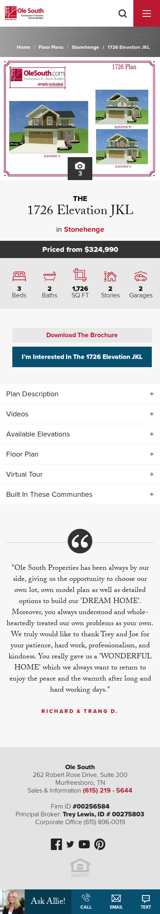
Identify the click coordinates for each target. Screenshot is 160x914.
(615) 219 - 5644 (108, 790)
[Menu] (146, 13)
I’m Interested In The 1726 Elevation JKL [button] (82, 357)
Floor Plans (51, 47)
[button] (122, 24)
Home (23, 47)
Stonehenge (85, 47)
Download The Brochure (82, 335)
